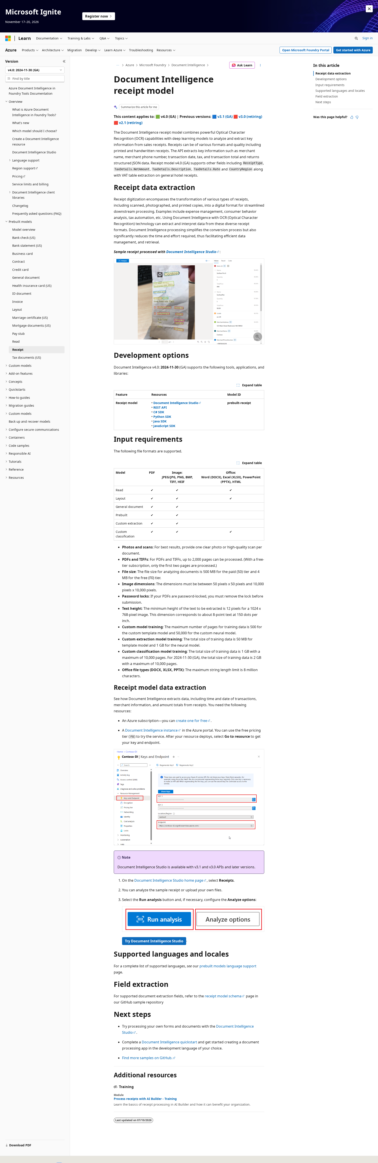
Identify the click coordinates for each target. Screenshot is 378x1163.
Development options (331, 79)
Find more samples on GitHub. (147, 1057)
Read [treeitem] (16, 341)
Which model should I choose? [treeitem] (34, 131)
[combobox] (35, 70)
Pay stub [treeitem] (18, 334)
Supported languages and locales (340, 91)
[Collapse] (64, 61)
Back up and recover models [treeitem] (29, 421)
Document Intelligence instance (151, 730)
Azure (130, 65)
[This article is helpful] (351, 117)
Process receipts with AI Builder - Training (145, 1099)
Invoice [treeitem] (17, 302)
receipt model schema (223, 996)
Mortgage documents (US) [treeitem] (31, 325)
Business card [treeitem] (22, 254)
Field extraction (326, 96)
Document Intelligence (188, 65)
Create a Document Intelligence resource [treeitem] (35, 141)
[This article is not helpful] (357, 117)
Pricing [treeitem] (17, 176)
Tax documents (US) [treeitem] (26, 357)
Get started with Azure (353, 50)
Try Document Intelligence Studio (154, 941)
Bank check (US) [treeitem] (23, 238)
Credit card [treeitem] (20, 270)
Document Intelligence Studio (191, 251)
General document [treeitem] (26, 277)
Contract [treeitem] (18, 261)
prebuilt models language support (228, 966)
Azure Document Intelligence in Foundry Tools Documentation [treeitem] (32, 91)
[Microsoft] (8, 38)
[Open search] (356, 38)
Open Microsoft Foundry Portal (305, 50)
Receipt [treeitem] (17, 349)
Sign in (367, 38)
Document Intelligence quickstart (169, 1042)
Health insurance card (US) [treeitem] (31, 286)
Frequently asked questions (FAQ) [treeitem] (36, 213)
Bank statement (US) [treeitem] (27, 245)
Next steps (323, 102)
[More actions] (260, 65)
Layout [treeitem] (17, 309)
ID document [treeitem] (21, 293)
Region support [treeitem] (23, 168)
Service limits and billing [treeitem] (30, 184)
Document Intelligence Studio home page (168, 880)
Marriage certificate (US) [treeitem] (30, 318)
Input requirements (330, 85)
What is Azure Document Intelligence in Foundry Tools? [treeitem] (34, 112)
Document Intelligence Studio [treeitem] (34, 152)
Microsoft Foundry (152, 65)
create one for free (191, 720)
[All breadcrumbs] (117, 65)
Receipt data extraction (333, 73)
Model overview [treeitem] (23, 229)
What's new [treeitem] (20, 123)
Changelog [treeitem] (20, 206)
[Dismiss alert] (369, 8)
